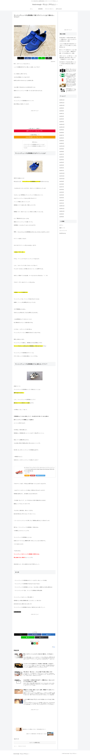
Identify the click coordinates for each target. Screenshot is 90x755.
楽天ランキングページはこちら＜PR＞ (35, 130)
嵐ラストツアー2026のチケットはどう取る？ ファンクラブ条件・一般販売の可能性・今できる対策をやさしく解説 (67, 51)
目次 (33, 142)
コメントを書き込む (34, 742)
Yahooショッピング (40, 475)
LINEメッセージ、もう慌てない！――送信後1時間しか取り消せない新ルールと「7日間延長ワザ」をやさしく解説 (67, 57)
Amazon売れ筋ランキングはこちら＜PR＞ (35, 137)
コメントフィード (63, 230)
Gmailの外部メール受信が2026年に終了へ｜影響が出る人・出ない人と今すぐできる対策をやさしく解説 (67, 39)
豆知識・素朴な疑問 (18, 611)
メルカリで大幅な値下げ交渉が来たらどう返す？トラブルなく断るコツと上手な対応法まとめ (67, 45)
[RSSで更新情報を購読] (37, 643)
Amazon (27, 475)
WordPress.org (62, 233)
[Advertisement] (35, 21)
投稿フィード (62, 227)
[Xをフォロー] (32, 643)
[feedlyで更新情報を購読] (35, 643)
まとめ (26, 147)
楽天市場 (32, 475)
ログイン (61, 225)
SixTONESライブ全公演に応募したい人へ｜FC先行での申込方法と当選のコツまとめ (67, 63)
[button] (48, 58)
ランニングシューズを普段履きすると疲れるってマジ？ (35, 146)
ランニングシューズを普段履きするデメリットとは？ (35, 144)
